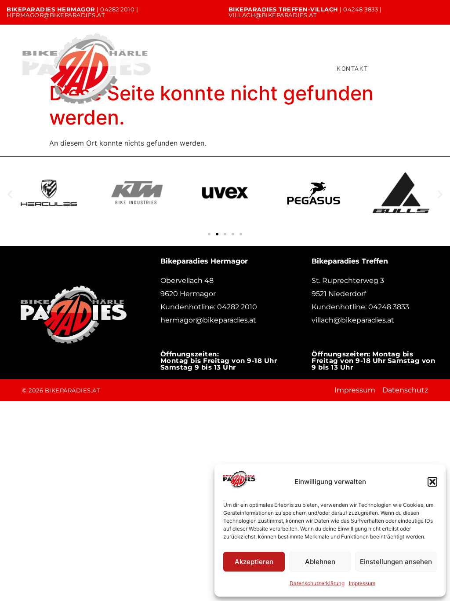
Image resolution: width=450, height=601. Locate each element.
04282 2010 (117, 9)
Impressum (362, 583)
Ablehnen (320, 561)
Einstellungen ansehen (396, 561)
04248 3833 (360, 9)
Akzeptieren (254, 561)
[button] (432, 481)
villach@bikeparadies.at (273, 14)
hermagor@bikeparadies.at (56, 14)
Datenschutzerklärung (317, 583)
